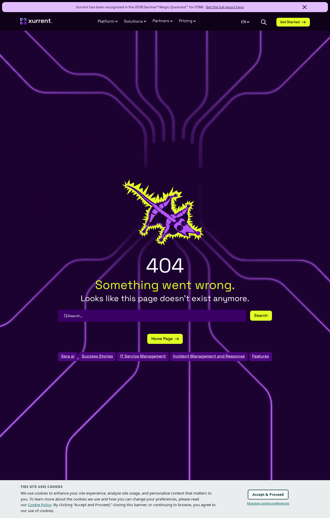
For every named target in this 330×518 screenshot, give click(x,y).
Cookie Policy (39, 504)
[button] (162, 21)
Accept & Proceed (268, 494)
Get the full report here (225, 7)
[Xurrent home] (36, 23)
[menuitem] (107, 22)
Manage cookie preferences (268, 503)
